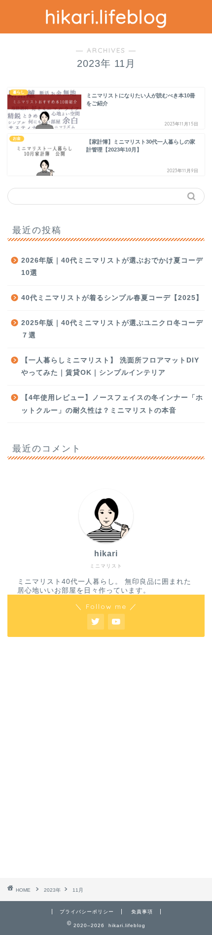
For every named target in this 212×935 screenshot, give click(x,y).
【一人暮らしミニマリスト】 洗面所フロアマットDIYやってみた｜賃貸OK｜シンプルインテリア (110, 367)
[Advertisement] (106, 757)
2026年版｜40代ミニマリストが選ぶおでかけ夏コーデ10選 (112, 267)
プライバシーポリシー (87, 911)
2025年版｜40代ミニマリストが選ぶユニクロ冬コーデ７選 (112, 329)
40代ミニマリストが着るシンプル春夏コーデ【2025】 (112, 298)
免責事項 (142, 911)
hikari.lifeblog (106, 17)
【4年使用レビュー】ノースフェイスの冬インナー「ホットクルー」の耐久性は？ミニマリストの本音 (112, 404)
